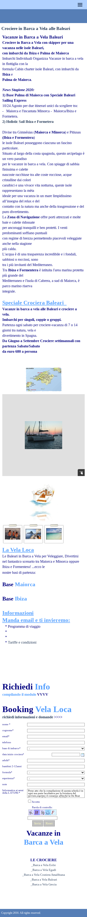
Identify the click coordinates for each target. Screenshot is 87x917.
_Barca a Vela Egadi (43, 870)
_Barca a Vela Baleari (43, 879)
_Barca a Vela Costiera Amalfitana (43, 874)
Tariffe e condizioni (22, 642)
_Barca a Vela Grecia (44, 884)
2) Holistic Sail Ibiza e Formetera (28, 122)
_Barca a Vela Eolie (43, 865)
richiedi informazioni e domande (32, 717)
